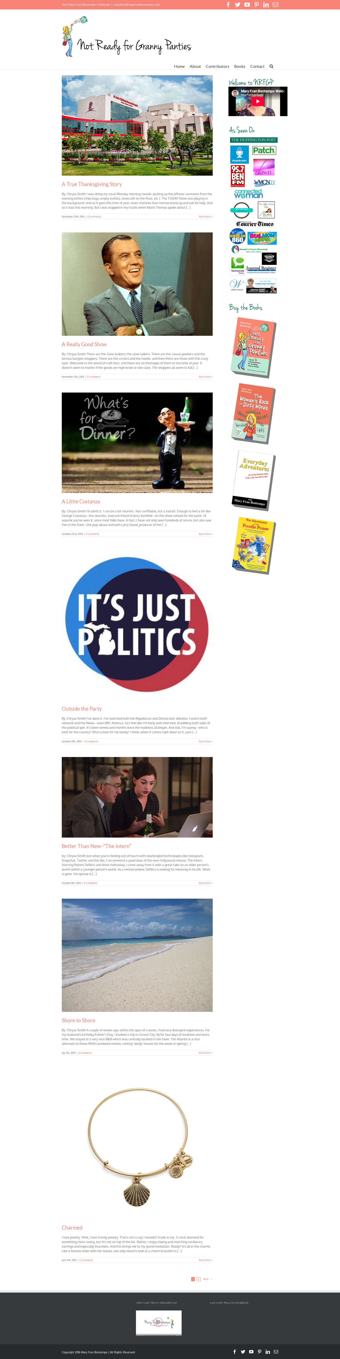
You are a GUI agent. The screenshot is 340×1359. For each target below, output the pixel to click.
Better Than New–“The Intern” (96, 846)
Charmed (72, 1227)
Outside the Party (82, 709)
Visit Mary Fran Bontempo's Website (86, 4)
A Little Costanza (81, 501)
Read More (205, 216)
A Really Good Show (84, 344)
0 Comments (94, 216)
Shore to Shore (78, 1020)
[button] (271, 66)
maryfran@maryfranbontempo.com (137, 4)
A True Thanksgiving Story (92, 184)
